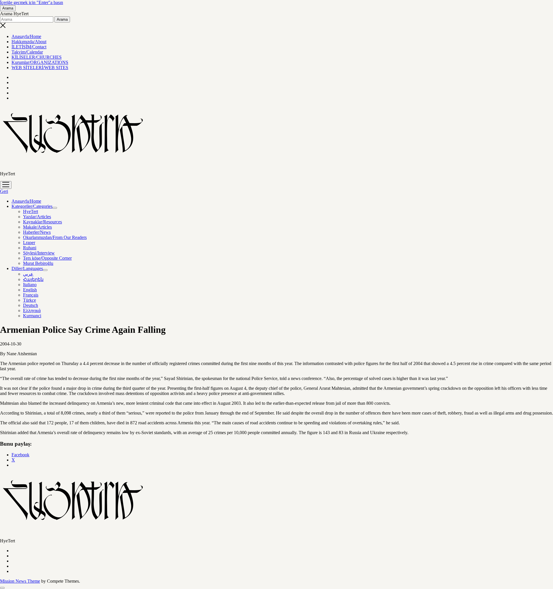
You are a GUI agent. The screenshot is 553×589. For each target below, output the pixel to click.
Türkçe (29, 300)
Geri (4, 191)
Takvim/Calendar (27, 52)
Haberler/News (37, 232)
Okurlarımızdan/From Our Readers (55, 237)
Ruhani (29, 247)
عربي (28, 273)
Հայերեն (33, 279)
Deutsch (30, 305)
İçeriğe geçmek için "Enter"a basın (31, 2)
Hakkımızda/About (29, 41)
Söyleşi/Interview (39, 252)
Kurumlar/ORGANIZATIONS (40, 62)
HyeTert (30, 211)
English (30, 289)
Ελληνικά (32, 310)
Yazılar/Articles (37, 216)
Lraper (29, 242)
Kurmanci (32, 315)
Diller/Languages (27, 268)
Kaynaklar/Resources (42, 221)
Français (30, 294)
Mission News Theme (20, 581)
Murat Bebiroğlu (38, 263)
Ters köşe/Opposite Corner (47, 258)
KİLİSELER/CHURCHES (37, 57)
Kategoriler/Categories (32, 206)
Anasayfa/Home (26, 36)
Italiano (30, 284)
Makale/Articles (37, 227)
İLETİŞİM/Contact (29, 46)
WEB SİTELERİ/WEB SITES (40, 67)
